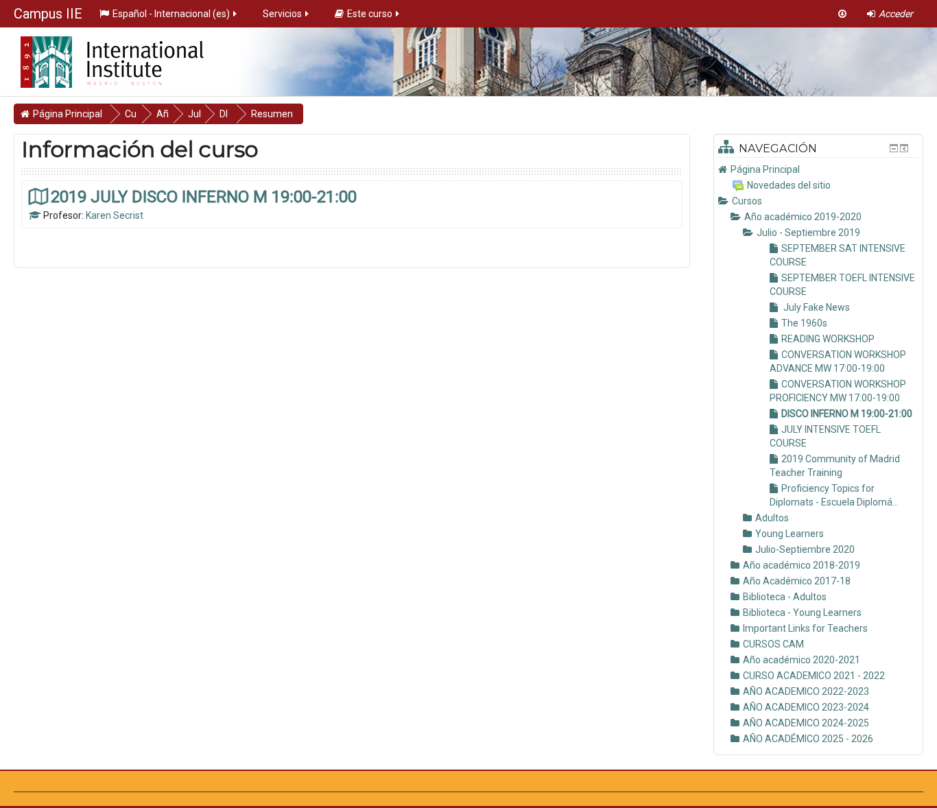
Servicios (282, 13)
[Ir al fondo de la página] (842, 13)
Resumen (272, 113)
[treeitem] (818, 169)
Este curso (369, 13)
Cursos (747, 200)
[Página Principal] (102, 57)
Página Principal (765, 169)
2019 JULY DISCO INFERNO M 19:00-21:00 (204, 196)
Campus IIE (48, 13)
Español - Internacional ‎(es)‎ (171, 13)
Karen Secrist (114, 215)
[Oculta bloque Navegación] (894, 148)
